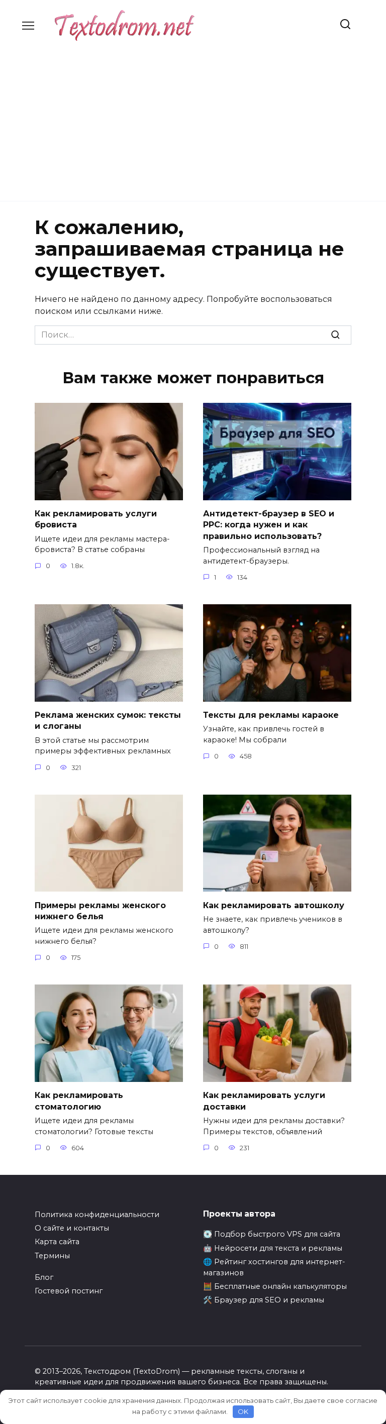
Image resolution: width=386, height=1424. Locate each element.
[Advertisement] (193, 116)
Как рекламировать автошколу (273, 905)
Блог (44, 1277)
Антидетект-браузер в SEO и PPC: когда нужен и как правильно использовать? (268, 525)
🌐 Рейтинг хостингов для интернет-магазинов (274, 1267)
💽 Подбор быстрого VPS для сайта (271, 1234)
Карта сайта (57, 1241)
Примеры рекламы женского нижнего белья (100, 910)
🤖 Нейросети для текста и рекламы (272, 1248)
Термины (52, 1255)
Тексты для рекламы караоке (271, 715)
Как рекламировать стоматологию (79, 1100)
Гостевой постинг (69, 1290)
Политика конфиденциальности (97, 1214)
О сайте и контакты (72, 1228)
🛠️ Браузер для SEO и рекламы (263, 1299)
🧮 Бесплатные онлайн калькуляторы (275, 1286)
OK (243, 1411)
